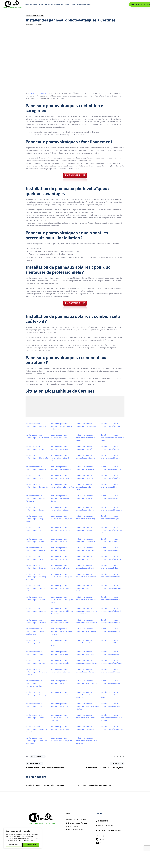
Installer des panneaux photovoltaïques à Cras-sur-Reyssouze (86, 694)
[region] (22, 838)
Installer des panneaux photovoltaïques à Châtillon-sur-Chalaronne (62, 611)
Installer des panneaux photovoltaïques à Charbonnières (84, 588)
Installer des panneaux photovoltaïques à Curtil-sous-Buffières (112, 717)
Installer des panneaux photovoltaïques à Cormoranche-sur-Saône (34, 683)
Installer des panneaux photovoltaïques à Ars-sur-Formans (85, 437)
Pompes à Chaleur (70, 4)
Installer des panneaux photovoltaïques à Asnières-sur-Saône (112, 437)
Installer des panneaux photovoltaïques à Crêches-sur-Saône (112, 694)
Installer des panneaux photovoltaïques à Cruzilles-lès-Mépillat (87, 706)
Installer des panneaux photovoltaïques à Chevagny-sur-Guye (61, 631)
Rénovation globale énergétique (34, 4)
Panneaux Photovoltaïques (83, 4)
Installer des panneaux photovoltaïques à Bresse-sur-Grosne (112, 530)
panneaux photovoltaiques (34, 15)
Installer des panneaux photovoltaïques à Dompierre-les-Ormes (87, 740)
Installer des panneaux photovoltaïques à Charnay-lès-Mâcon (62, 599)
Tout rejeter (13, 845)
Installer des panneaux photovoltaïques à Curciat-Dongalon (60, 717)
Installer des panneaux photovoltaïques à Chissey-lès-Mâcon (62, 643)
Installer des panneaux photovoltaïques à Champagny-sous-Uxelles (37, 576)
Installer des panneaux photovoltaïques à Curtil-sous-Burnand (36, 729)
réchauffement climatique (37, 93)
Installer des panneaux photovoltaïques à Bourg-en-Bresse (36, 518)
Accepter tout (31, 845)
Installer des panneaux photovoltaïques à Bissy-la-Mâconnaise (35, 498)
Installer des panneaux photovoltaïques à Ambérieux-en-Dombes (61, 426)
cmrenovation (29, 24)
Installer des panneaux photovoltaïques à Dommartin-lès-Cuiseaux (37, 740)
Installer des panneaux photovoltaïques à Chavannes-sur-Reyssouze (87, 611)
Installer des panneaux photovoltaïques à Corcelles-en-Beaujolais (37, 672)
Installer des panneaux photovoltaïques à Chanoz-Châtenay (35, 588)
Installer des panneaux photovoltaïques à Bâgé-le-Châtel (60, 458)
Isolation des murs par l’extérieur (54, 4)
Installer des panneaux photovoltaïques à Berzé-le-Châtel (86, 487)
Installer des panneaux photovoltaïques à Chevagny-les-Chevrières (36, 631)
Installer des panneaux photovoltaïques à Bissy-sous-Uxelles (61, 498)
